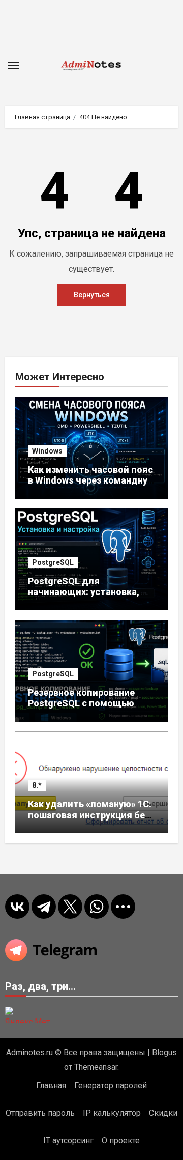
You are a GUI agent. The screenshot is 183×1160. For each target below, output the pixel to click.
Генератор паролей (110, 1085)
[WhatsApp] (96, 906)
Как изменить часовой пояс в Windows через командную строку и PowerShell (91, 480)
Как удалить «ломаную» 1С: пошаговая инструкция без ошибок (89, 815)
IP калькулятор (112, 1113)
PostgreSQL (53, 562)
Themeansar (95, 1067)
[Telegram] (44, 906)
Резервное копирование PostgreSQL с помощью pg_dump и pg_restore (81, 703)
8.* (37, 785)
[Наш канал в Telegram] (91, 950)
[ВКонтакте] (17, 906)
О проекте (121, 1140)
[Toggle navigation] (14, 66)
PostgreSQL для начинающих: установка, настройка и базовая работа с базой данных (83, 597)
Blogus (164, 1052)
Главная (51, 1085)
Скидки (163, 1113)
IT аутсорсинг (68, 1140)
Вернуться (92, 295)
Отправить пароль (40, 1113)
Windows (47, 451)
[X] (70, 906)
